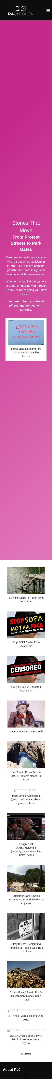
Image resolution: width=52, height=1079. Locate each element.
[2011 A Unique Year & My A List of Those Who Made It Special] (26, 1038)
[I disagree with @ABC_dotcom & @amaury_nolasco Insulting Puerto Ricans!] (26, 836)
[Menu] (48, 10)
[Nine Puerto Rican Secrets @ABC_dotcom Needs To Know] (26, 762)
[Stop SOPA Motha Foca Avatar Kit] (26, 631)
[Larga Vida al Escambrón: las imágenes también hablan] (26, 339)
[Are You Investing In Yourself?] (26, 718)
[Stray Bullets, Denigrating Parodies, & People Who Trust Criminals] (26, 934)
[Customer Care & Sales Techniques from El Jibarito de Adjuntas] (26, 886)
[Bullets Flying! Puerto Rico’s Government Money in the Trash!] (26, 982)
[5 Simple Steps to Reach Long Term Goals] (26, 586)
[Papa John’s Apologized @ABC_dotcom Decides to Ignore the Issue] (26, 798)
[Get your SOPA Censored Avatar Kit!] (26, 675)
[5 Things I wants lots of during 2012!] (26, 1016)
